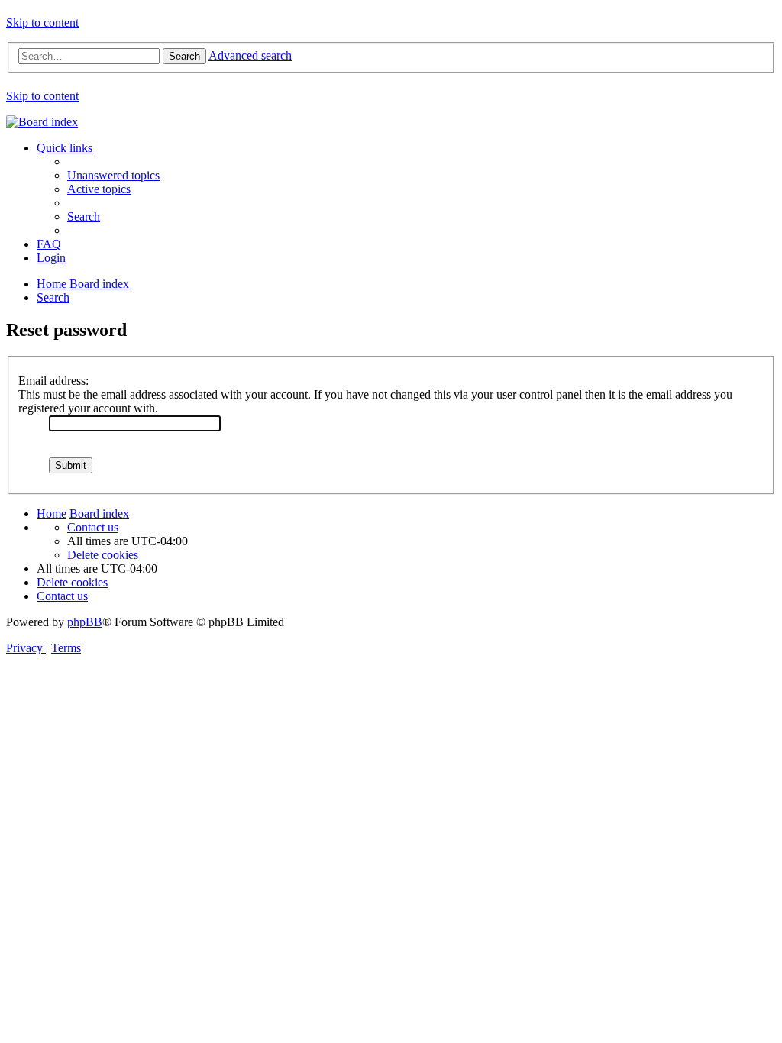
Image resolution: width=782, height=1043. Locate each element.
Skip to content (42, 22)
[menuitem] (113, 175)
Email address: (53, 380)
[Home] (42, 121)
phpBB (84, 621)
